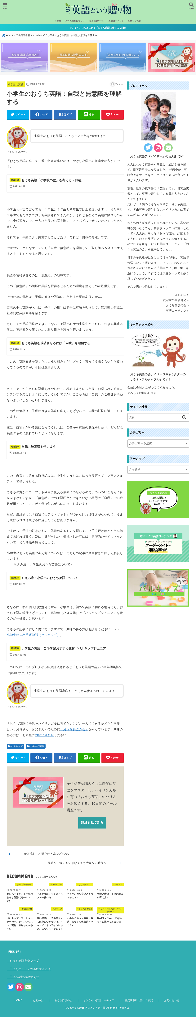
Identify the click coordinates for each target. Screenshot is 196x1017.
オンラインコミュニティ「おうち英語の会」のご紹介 (98, 27)
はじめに (38, 1000)
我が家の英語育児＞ (176, 300)
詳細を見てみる (92, 822)
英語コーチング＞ (177, 310)
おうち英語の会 (63, 1000)
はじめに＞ (182, 294)
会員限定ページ (96, 21)
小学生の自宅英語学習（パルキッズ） (33, 635)
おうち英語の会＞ (177, 305)
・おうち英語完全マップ (23, 960)
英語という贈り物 (95, 1007)
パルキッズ (17, 746)
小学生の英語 (15, 84)
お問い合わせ (134, 21)
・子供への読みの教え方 (23, 977)
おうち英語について (75, 21)
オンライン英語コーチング (98, 1000)
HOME (18, 1000)
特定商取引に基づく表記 (139, 1000)
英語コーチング (116, 21)
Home (58, 21)
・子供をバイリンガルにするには (29, 969)
